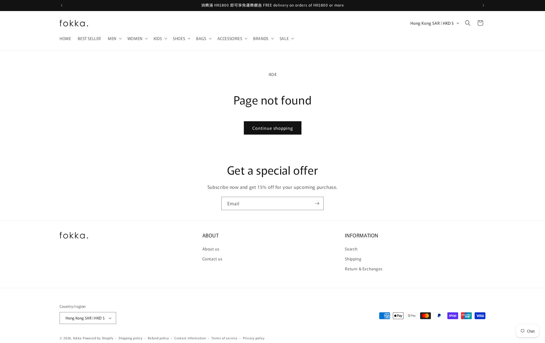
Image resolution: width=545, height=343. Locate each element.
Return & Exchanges (363, 268)
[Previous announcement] (61, 5)
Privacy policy (254, 338)
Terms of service (224, 338)
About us (210, 249)
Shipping (353, 259)
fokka (77, 338)
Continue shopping (272, 128)
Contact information (190, 338)
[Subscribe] (317, 203)
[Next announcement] (483, 5)
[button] (114, 38)
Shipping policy (130, 338)
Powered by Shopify (98, 338)
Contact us (212, 259)
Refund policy (158, 338)
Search (351, 249)
